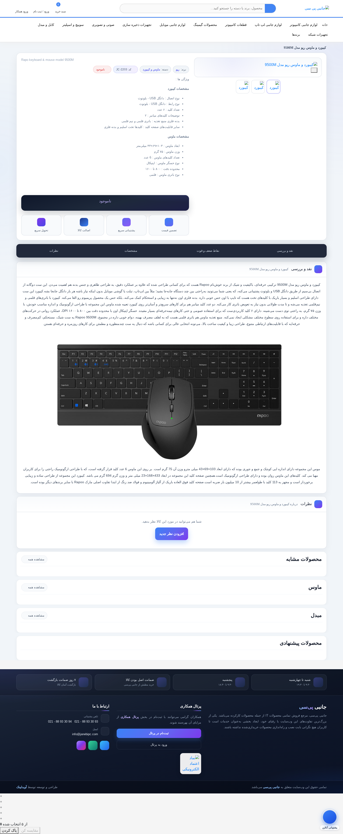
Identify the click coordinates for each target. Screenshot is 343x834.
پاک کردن (9, 830)
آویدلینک (21, 787)
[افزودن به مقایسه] (314, 70)
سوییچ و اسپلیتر (72, 25)
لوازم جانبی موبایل (172, 25)
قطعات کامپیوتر (235, 25)
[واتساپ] (93, 745)
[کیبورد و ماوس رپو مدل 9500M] (258, 65)
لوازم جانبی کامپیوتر (303, 25)
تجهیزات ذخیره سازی (136, 25)
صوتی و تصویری (102, 25)
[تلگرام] (104, 745)
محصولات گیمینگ (204, 25)
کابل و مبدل (45, 25)
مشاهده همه (36, 559)
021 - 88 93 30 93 (86, 721)
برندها (295, 34)
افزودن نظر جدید (171, 534)
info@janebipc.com (85, 734)
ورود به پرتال (158, 744)
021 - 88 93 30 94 (60, 721)
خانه (325, 25)
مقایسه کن (29, 830)
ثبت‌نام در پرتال (159, 733)
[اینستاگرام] (81, 745)
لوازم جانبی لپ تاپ (268, 25)
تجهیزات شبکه (317, 34)
